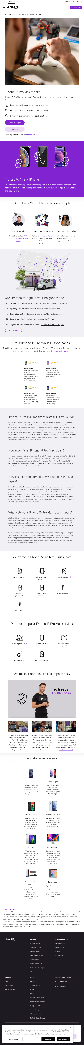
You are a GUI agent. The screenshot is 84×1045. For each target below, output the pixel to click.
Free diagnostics (17, 105)
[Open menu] (4, 7)
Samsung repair (52, 782)
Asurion (4, 2)
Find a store (13, 330)
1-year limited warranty (20, 116)
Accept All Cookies (63, 1039)
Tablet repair (52, 882)
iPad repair (30, 847)
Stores (69, 2)
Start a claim (31, 134)
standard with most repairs (52, 324)
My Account (78, 2)
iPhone (25, 14)
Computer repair (52, 847)
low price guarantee (39, 105)
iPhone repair (30, 782)
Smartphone (17, 14)
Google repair (30, 814)
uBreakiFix (11, 2)
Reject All (48, 1039)
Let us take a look (54, 314)
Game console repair (30, 883)
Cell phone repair (52, 814)
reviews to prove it (62, 351)
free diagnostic (45, 236)
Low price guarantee (11, 909)
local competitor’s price (44, 319)
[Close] (70, 1027)
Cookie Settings (14, 1039)
